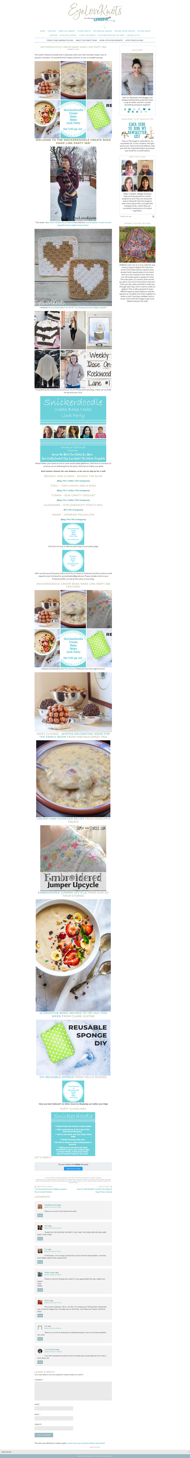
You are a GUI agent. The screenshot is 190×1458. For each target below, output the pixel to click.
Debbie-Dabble (49, 1273)
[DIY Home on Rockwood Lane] (133, 112)
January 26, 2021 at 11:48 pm (53, 1351)
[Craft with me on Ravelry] (139, 109)
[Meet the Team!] (137, 176)
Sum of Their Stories (89, 1181)
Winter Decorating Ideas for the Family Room (74, 735)
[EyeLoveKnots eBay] (146, 112)
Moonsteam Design (108, 1456)
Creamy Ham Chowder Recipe (60, 818)
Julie (45, 1326)
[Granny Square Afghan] (137, 244)
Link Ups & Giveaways (82, 1178)
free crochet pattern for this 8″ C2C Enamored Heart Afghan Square (77, 307)
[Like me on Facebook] (125, 109)
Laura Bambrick (50, 1350)
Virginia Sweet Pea (104, 1181)
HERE (79, 392)
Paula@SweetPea (50, 1205)
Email (37, 1414)
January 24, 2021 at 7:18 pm (52, 1274)
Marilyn (46, 1301)
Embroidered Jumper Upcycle (62, 892)
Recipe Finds (100, 1179)
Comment (39, 1380)
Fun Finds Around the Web (64, 1178)
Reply (40, 1215)
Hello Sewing (78, 1179)
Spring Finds (76, 1181)
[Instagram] (134, 109)
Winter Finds (73, 1182)
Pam (46, 1249)
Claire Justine (51, 1179)
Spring (92, 1178)
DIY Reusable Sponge (57, 1077)
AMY (46, 1226)
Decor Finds (61, 1179)
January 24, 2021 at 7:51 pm (52, 1302)
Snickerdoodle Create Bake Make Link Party (56, 1181)
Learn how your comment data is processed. (86, 1443)
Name (37, 1404)
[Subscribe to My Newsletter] (137, 130)
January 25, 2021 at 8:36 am (52, 1328)
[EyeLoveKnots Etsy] (141, 112)
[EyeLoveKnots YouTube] (149, 109)
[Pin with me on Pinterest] (129, 109)
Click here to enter (73, 1168)
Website (38, 1424)
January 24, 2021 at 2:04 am (52, 1228)
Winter (98, 1178)
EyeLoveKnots (95, 15)
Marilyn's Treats (89, 1179)
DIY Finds (69, 1179)
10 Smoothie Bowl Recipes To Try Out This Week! (73, 1014)
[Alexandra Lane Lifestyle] (137, 112)
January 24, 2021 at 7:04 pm (52, 1251)
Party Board (69, 669)
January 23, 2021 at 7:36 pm (52, 1207)
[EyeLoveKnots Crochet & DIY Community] (128, 112)
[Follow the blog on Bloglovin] (144, 109)
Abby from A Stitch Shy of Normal (59, 222)
